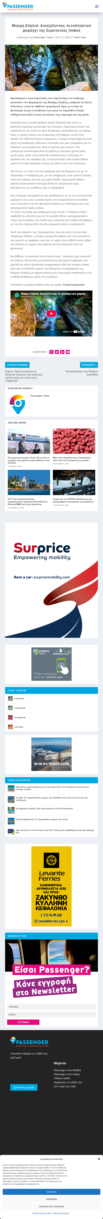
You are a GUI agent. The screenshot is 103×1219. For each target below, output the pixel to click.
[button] (99, 1159)
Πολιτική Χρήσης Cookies (42, 1213)
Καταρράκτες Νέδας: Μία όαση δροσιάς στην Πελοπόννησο (44, 808)
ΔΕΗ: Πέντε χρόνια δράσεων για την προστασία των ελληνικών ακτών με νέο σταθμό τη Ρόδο (52, 788)
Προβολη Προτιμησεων (51, 1206)
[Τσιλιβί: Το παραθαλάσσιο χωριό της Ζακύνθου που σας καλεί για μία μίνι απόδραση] (11, 799)
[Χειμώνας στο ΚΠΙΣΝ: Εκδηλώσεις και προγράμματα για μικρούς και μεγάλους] (74, 482)
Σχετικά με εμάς (23, 1087)
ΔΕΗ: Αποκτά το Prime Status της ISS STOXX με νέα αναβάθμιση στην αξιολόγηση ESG (55, 831)
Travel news (79, 37)
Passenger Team (43, 37)
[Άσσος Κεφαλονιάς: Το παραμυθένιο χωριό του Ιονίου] (11, 821)
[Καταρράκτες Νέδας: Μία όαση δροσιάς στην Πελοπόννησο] (11, 810)
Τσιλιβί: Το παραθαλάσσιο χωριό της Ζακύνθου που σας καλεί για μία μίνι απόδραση (52, 798)
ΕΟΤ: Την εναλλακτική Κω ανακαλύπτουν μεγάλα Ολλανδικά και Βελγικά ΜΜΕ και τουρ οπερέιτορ (27, 501)
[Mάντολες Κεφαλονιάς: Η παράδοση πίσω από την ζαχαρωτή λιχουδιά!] (74, 441)
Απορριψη (51, 1199)
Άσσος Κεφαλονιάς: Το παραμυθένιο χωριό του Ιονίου (42, 819)
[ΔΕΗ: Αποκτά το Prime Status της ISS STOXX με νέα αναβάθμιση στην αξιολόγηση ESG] (11, 832)
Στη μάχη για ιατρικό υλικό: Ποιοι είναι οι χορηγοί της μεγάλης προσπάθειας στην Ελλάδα (29, 460)
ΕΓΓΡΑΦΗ (23, 1022)
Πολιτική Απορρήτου (61, 1213)
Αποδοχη (52, 1191)
